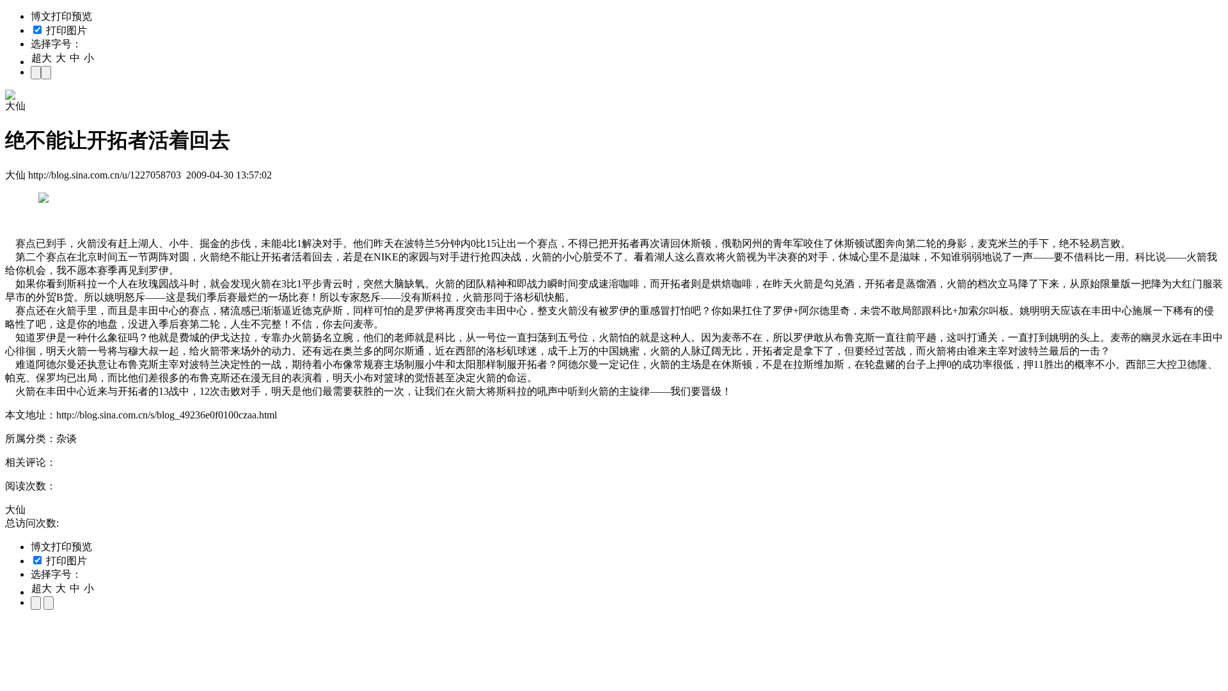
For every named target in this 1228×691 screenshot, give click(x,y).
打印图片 (65, 30)
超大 (41, 57)
